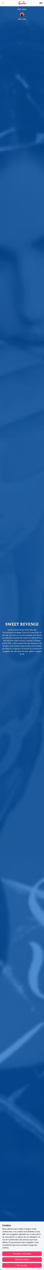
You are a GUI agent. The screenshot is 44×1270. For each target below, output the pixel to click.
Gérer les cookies (22, 1259)
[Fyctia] (22, 3)
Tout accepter (22, 1265)
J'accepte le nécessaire (22, 1254)
